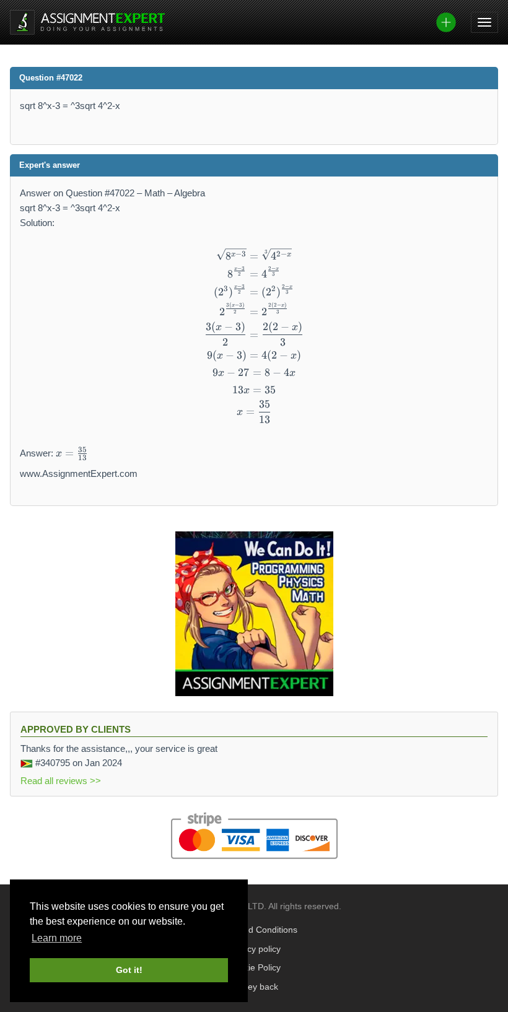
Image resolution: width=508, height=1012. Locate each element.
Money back (254, 987)
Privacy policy (254, 949)
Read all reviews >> (60, 780)
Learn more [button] (57, 938)
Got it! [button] (129, 970)
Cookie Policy (254, 967)
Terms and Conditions (254, 930)
